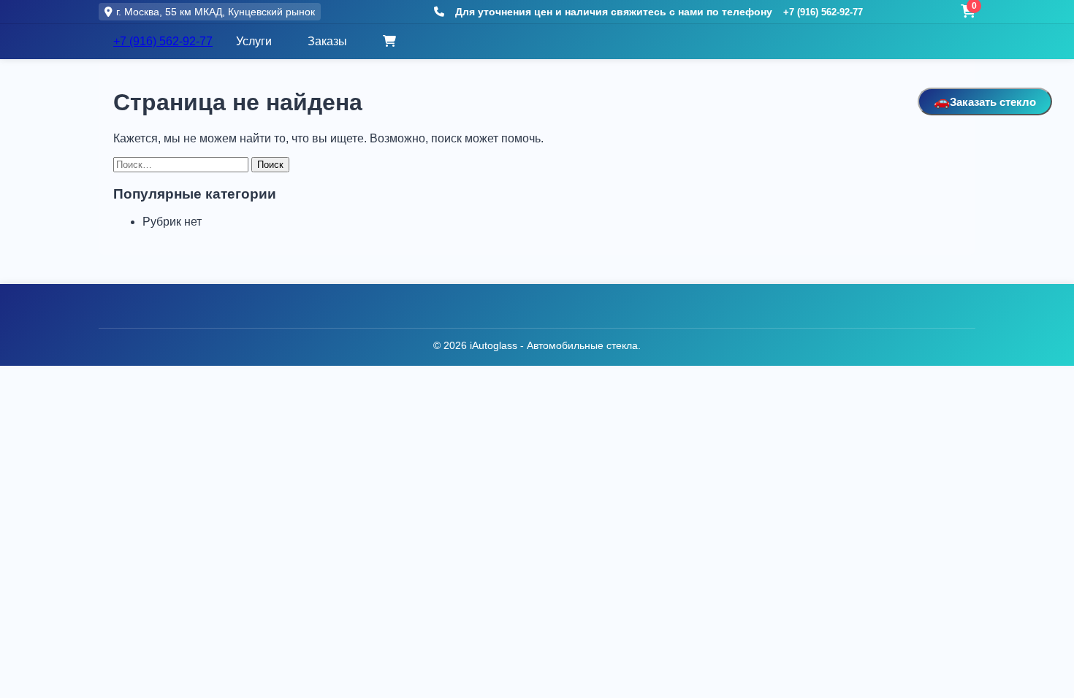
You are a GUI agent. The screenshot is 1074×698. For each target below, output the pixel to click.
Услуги (254, 41)
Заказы (327, 41)
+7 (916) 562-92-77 (823, 12)
